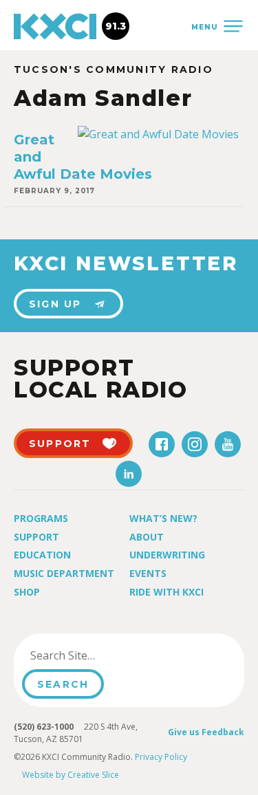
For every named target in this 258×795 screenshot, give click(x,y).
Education (42, 554)
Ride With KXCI (166, 591)
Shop (27, 591)
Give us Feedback (206, 732)
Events (147, 573)
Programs (41, 518)
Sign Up (55, 304)
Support (36, 536)
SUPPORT (60, 443)
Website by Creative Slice (70, 775)
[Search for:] (92, 655)
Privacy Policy (161, 757)
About (146, 536)
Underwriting (167, 554)
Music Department (64, 573)
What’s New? (163, 518)
